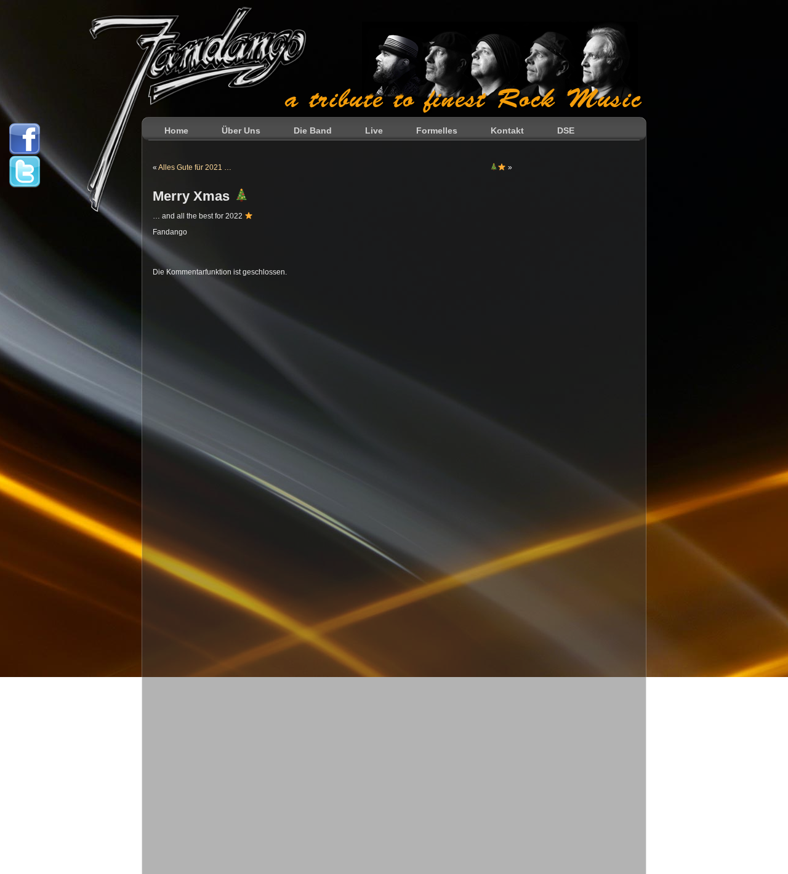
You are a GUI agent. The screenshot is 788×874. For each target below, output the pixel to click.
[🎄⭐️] (497, 167)
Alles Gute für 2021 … (194, 167)
